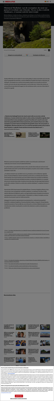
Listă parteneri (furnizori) (6, 392)
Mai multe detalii (11, 373)
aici (16, 379)
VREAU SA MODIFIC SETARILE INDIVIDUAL (18, 398)
